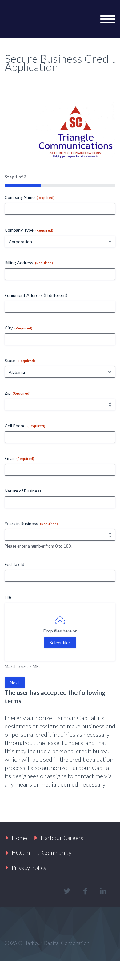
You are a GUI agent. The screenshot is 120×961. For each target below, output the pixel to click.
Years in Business (31, 523)
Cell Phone (25, 425)
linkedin (103, 891)
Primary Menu (107, 19)
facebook (85, 891)
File (8, 597)
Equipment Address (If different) (36, 295)
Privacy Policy (29, 867)
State (20, 360)
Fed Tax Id (14, 564)
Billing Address (29, 262)
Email (19, 458)
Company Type (29, 230)
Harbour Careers (62, 837)
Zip (17, 393)
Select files (60, 642)
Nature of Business (23, 490)
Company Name (29, 197)
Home (19, 837)
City (18, 327)
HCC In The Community (41, 852)
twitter (66, 891)
